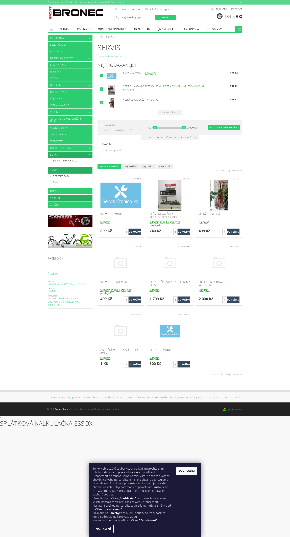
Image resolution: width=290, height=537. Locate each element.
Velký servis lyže (140, 99)
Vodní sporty (58, 127)
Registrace (236, 9)
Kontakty (83, 29)
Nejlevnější (131, 166)
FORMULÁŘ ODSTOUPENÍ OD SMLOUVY (104, 397)
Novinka (119, 130)
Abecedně (164, 166)
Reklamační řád (187, 397)
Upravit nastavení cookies (106, 409)
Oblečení (56, 85)
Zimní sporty (58, 134)
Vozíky (54, 112)
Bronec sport (113, 150)
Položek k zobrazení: (223, 127)
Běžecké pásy (61, 176)
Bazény (54, 191)
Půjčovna (56, 98)
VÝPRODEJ (55, 197)
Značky (54, 204)
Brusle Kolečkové (61, 58)
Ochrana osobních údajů (227, 397)
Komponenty (58, 64)
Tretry (54, 78)
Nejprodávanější (109, 166)
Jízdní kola (165, 29)
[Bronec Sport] (76, 12)
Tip (131, 130)
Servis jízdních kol (65, 160)
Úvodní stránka (52, 29)
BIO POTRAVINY (58, 91)
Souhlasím (187, 471)
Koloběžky (214, 29)
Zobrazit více (168, 112)
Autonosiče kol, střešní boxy (65, 120)
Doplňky (55, 71)
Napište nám (142, 29)
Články (64, 29)
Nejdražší (147, 166)
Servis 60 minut (139, 72)
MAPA (77, 397)
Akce (106, 130)
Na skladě (109, 124)
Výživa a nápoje (59, 105)
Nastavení (103, 529)
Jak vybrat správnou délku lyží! (67, 283)
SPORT (54, 170)
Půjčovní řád (204, 397)
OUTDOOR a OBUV (60, 148)
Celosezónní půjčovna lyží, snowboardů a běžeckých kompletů (65, 302)
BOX (55, 181)
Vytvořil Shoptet (234, 409)
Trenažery (56, 141)
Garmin (52, 291)
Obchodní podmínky (112, 29)
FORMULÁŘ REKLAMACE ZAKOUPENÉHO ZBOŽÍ (152, 397)
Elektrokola (190, 29)
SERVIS (54, 154)
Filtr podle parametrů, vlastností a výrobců (168, 137)
